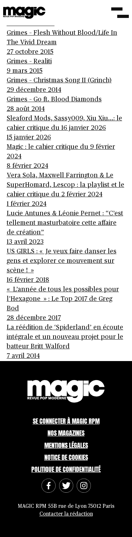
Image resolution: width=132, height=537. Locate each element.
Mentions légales (66, 445)
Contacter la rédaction (66, 514)
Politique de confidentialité (66, 469)
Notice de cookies (66, 457)
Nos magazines (66, 433)
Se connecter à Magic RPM (66, 421)
